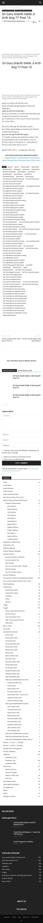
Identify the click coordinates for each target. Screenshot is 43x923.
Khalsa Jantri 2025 (11, 650)
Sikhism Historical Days (15, 701)
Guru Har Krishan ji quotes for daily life (29, 229)
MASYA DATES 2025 (11, 656)
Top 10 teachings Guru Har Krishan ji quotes (14, 303)
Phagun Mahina (12, 530)
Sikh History (7, 766)
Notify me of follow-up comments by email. (17, 457)
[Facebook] (4, 26)
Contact (14, 917)
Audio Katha (7, 485)
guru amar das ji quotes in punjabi (12, 183)
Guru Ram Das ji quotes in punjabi (12, 253)
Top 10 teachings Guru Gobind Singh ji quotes (15, 296)
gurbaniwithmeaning (8, 176)
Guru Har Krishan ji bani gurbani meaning (14, 226)
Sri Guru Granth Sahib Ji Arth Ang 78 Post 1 (31, 340)
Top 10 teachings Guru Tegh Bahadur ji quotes (15, 313)
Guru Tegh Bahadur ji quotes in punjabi (13, 262)
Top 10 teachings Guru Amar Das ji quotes (14, 289)
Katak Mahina (12, 521)
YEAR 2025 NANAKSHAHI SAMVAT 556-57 (18, 739)
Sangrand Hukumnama (13, 503)
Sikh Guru (8, 778)
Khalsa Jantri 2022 (13, 713)
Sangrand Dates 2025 (12, 674)
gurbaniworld (19, 176)
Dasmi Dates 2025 (11, 638)
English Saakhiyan (9, 548)
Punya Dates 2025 (11, 665)
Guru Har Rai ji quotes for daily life (12, 236)
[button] (3, 2)
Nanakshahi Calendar (10, 632)
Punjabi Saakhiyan (9, 751)
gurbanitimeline (18, 174)
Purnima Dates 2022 (14, 721)
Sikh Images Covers (9, 781)
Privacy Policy (35, 917)
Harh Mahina (11, 515)
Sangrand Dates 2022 (14, 724)
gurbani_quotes (30, 176)
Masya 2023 (9, 653)
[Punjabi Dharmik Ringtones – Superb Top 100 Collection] (7, 834)
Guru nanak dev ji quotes (33, 241)
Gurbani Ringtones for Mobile (23, 841)
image (5, 605)
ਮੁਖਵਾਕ (7, 599)
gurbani (17, 167)
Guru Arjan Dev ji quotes (32, 193)
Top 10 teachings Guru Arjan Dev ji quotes (14, 293)
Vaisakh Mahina (12, 539)
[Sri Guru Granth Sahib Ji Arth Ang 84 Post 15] (7, 387)
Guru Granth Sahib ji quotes (10, 212)
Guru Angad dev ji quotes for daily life (13, 188)
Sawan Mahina (12, 536)
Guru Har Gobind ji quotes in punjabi (12, 224)
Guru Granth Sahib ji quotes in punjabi (13, 217)
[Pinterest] (13, 26)
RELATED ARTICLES (9, 370)
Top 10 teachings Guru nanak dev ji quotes (14, 308)
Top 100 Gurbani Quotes (13, 572)
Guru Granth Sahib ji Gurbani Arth (23, 10)
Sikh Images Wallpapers (11, 784)
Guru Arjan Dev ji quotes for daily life (12, 195)
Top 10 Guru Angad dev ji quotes (11, 272)
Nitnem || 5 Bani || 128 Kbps (13, 742)
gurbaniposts (26, 169)
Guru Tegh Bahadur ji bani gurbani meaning (14, 255)
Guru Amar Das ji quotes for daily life (12, 181)
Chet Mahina (11, 512)
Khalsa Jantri (11, 686)
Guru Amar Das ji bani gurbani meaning (13, 179)
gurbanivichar (28, 174)
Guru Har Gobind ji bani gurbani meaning (14, 219)
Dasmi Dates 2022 (13, 707)
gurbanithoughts (7, 174)
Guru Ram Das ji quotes (32, 248)
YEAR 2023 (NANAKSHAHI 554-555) (16, 733)
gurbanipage (17, 169)
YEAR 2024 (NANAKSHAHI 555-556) (16, 736)
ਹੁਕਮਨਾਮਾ (8, 602)
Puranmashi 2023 (11, 668)
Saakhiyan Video (10, 763)
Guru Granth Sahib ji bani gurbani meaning (14, 210)
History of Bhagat (11, 772)
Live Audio (6, 629)
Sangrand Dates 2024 (12, 671)
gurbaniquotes (35, 169)
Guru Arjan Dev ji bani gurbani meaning (13, 193)
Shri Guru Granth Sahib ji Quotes (16, 566)
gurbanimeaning (7, 169)
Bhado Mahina (12, 509)
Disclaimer (7, 917)
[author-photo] (21, 358)
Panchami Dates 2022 (14, 718)
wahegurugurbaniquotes (9, 315)
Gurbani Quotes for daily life (14, 557)
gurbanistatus (31, 171)
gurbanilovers (35, 167)
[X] (9, 26)
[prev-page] (3, 404)
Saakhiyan (6, 754)
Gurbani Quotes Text (12, 560)
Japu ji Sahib (7, 626)
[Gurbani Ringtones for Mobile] (7, 844)
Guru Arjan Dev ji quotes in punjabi (12, 198)
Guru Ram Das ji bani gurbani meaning (13, 248)
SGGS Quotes (9, 563)
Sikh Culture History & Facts (14, 620)
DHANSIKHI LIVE (8, 545)
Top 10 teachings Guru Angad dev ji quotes (14, 291)
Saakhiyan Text (10, 760)
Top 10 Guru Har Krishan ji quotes (12, 281)
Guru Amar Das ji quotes (32, 179)
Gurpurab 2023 (10, 641)
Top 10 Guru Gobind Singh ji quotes (12, 274)
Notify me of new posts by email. (14, 459)
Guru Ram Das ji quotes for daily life (12, 250)
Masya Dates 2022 (13, 715)
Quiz (19, 917)
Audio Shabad (8, 491)
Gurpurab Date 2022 (14, 710)
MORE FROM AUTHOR (25, 370)
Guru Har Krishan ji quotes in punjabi (12, 231)
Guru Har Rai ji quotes (30, 234)
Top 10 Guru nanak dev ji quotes (11, 284)
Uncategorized (8, 787)
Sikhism (25, 267)
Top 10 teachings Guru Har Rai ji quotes (13, 305)
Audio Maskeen (8, 488)
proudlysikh (29, 265)
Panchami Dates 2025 (12, 662)
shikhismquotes (17, 267)
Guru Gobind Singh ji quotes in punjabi (13, 207)
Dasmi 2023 (9, 635)
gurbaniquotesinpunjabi (9, 171)
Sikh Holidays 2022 (13, 730)
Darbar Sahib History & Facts (14, 611)
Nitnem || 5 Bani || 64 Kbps (13, 745)
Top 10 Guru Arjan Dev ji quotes (30, 272)
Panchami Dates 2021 (14, 692)
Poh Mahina (11, 533)
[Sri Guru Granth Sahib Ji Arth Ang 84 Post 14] (7, 397)
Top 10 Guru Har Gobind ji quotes (12, 279)
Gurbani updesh (25, 167)
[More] (22, 26)
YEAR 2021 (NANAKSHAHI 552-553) (16, 680)
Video (5, 790)
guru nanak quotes (29, 246)
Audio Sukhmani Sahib (10, 494)
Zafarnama (9, 623)
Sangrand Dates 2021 (14, 698)
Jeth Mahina (11, 518)
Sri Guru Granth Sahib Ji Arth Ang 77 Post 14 (11, 340)
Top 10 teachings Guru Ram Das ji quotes (13, 310)
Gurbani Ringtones (9, 575)
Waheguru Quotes (9, 796)
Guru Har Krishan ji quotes (10, 229)
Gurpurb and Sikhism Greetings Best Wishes (18, 578)
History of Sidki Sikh (11, 775)
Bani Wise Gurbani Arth (13, 7)
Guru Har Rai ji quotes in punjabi (11, 238)
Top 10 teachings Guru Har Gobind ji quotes (14, 301)
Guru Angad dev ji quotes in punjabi (12, 191)
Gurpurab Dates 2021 (14, 683)
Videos (5, 793)
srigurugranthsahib (8, 269)
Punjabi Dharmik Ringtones (12, 748)
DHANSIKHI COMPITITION (11, 542)
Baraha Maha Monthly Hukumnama (15, 500)
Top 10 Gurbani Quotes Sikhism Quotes (14, 21)
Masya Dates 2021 (13, 689)
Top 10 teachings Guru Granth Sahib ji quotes (15, 298)
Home (3, 7)
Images (5, 608)
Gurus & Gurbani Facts (12, 617)
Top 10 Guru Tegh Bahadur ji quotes (12, 286)
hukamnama (7, 587)
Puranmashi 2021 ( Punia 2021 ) (17, 695)
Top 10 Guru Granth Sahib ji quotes (12, 277)
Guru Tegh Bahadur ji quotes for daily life (14, 260)
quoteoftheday (7, 267)
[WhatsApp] (18, 26)
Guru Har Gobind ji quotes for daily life (29, 222)
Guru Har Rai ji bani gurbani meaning (12, 234)
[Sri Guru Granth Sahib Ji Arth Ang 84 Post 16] (7, 378)
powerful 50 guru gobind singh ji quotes (13, 265)
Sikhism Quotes (10, 569)
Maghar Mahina (12, 527)
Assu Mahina (11, 506)
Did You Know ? (10, 614)
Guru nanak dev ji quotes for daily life (13, 243)
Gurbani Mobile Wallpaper (12, 551)
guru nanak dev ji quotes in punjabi (12, 246)
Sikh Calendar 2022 (13, 727)
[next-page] (6, 404)
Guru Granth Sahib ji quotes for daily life (13, 214)
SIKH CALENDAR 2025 (12, 677)
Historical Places (10, 769)
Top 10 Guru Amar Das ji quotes (23, 269)
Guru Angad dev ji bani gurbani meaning (13, 186)
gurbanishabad (22, 171)
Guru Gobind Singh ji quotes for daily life (13, 205)
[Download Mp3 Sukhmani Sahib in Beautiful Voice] (7, 825)
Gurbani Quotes (8, 554)
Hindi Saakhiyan (8, 584)
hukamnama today (11, 593)
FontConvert (26, 917)
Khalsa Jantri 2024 (11, 647)
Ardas (5, 482)
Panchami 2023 (10, 659)
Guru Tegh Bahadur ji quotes (10, 258)
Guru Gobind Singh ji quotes (10, 203)
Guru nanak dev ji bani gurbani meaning (13, 241)
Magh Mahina (12, 524)
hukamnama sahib (11, 590)
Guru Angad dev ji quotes (33, 186)
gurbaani (10, 167)
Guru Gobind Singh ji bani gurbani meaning (14, 200)
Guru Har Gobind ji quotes (10, 222)
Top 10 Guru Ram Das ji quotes (30, 284)
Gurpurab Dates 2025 (12, 644)
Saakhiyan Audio (10, 757)
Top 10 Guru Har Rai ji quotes (30, 281)
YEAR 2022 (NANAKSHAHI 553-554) (16, 704)
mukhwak (8, 596)
